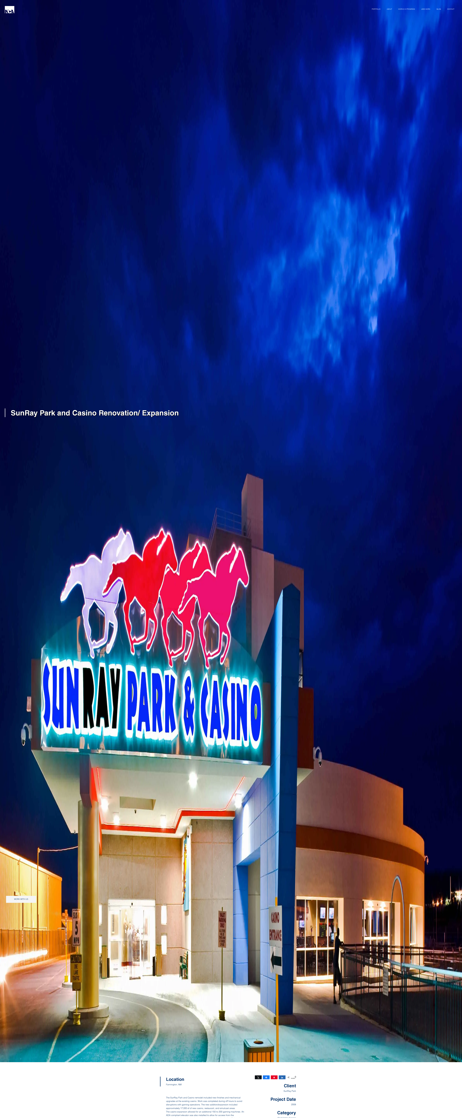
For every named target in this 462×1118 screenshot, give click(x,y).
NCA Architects (26, 9)
